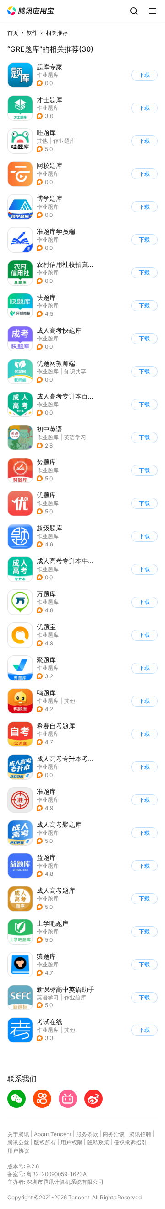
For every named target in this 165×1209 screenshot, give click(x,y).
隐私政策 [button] (98, 1142)
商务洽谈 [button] (114, 1134)
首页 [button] (12, 32)
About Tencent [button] (53, 1134)
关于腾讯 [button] (18, 1134)
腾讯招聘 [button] (140, 1134)
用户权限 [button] (71, 1142)
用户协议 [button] (18, 1150)
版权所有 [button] (45, 1142)
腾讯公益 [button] (18, 1142)
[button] (30, 10)
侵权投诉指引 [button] (130, 1142)
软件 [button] (32, 32)
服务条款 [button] (87, 1134)
